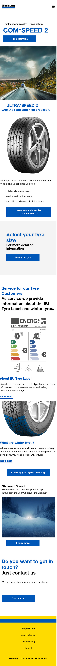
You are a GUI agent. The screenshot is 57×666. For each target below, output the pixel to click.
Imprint (28, 648)
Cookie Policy (28, 641)
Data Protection (28, 634)
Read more (6, 460)
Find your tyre (20, 38)
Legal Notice (28, 628)
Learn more (6, 396)
